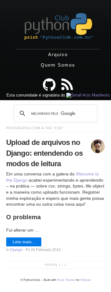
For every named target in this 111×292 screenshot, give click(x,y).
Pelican (85, 280)
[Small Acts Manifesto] (87, 95)
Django (16, 250)
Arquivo (58, 54)
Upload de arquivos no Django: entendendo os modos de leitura (44, 153)
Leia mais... (24, 242)
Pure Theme (66, 280)
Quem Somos (58, 65)
